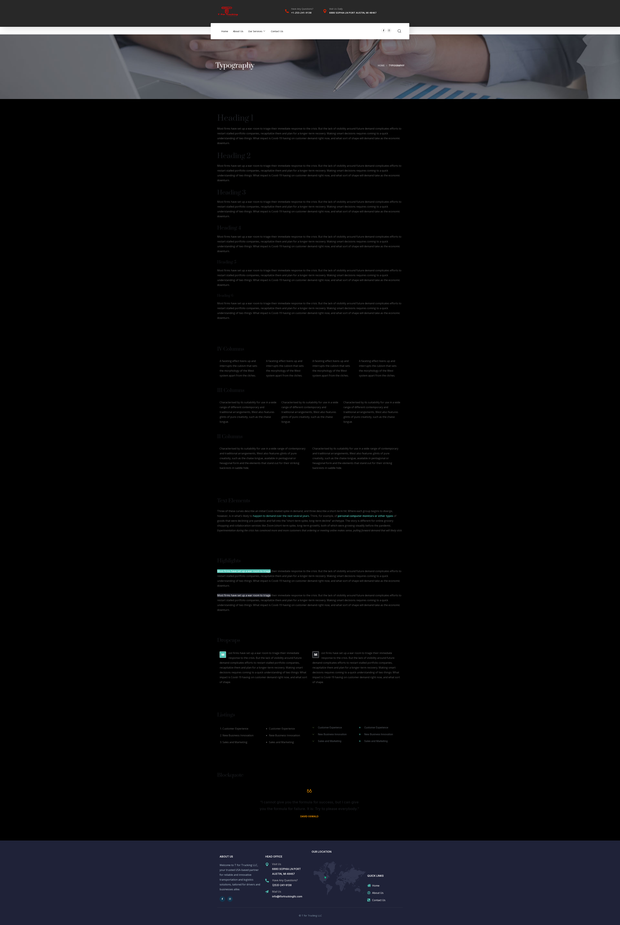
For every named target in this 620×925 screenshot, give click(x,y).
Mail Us (276, 891)
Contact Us (277, 31)
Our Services (255, 31)
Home (224, 31)
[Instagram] (389, 30)
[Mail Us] (267, 891)
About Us (238, 31)
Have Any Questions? (302, 8)
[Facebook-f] (384, 30)
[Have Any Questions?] (287, 11)
